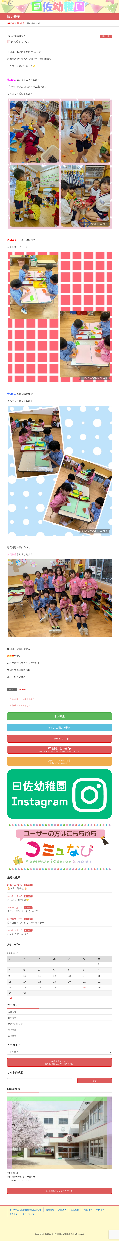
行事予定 (12, 1030)
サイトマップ (28, 1214)
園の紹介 (75, 1209)
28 (84, 987)
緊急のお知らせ (15, 1024)
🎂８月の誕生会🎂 (17, 888)
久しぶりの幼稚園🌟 (18, 900)
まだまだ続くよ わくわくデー (23, 911)
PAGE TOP (113, 1201)
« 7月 (9, 998)
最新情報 (50, 1209)
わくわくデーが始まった (20, 934)
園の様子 (105, 36)
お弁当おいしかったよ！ (23, 699)
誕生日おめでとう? (21, 705)
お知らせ (12, 1011)
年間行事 (100, 1209)
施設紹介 (88, 1209)
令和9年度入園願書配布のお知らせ (25, 1209)
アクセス (14, 1214)
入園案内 (62, 1209)
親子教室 (12, 1036)
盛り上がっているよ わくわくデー (25, 922)
